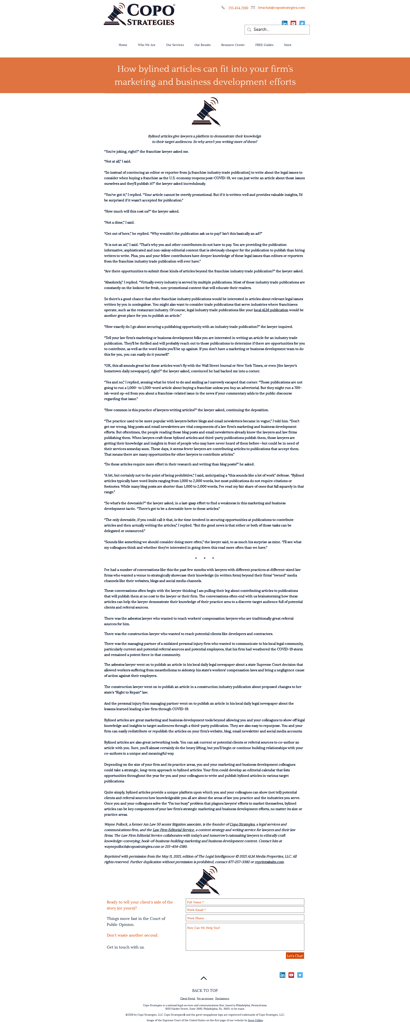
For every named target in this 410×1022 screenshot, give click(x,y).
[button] (147, 44)
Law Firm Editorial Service (173, 829)
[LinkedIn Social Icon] (284, 23)
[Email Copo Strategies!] (253, 7)
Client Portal (187, 998)
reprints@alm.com (269, 861)
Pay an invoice (205, 998)
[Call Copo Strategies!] (223, 7)
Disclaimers (222, 998)
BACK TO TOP (205, 990)
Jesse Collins (255, 1020)
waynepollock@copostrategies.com (132, 846)
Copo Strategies (242, 824)
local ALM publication (271, 309)
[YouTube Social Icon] (293, 23)
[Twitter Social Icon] (302, 23)
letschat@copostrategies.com (281, 7)
